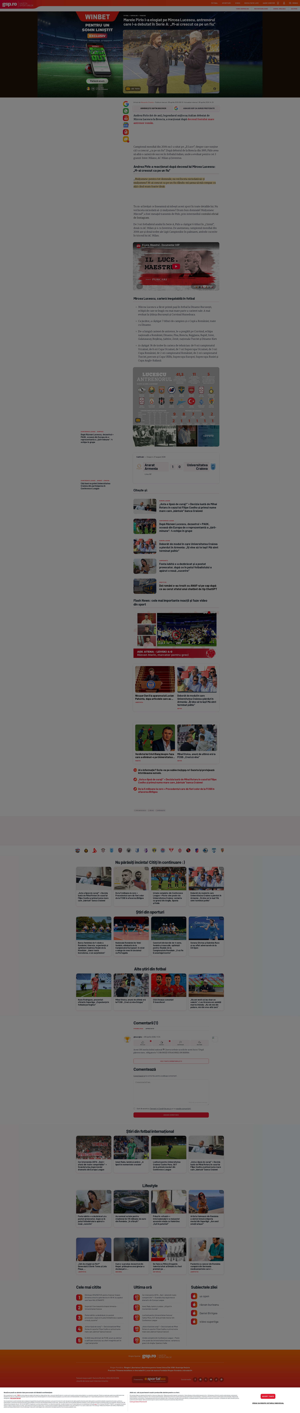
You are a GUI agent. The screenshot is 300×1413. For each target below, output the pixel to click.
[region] (150, 1400)
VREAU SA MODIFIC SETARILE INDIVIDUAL (268, 1403)
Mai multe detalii (15, 1398)
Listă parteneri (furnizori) (138, 1401)
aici (96, 1404)
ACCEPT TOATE (268, 1396)
